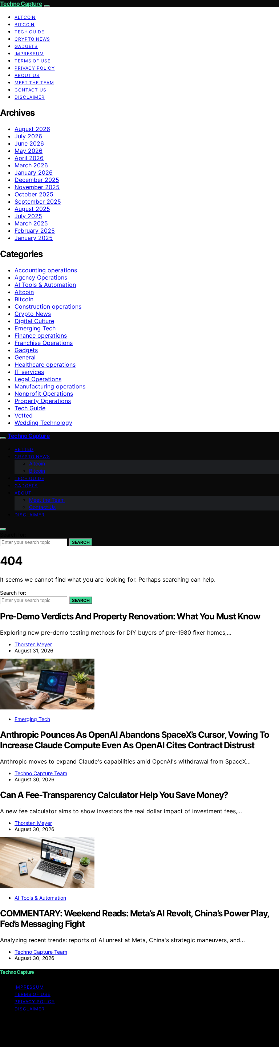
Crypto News (32, 39)
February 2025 (35, 230)
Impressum (29, 53)
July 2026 (28, 136)
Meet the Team (34, 82)
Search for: (13, 535)
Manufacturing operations (50, 386)
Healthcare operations (45, 364)
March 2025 (31, 223)
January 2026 (34, 172)
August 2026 (32, 129)
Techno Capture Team (41, 773)
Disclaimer (30, 97)
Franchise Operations (44, 342)
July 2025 (28, 216)
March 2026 (31, 165)
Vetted (24, 415)
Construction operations (48, 306)
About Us (27, 75)
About (23, 493)
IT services (29, 371)
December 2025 (37, 179)
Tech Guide (29, 31)
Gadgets (26, 46)
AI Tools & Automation (45, 284)
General (25, 357)
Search (80, 542)
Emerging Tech (35, 328)
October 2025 (34, 194)
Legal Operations (38, 379)
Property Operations (43, 400)
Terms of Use (32, 61)
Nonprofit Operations (44, 393)
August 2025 (32, 208)
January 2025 (34, 237)
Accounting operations (46, 270)
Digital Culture (34, 321)
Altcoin (25, 17)
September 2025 (38, 201)
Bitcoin (25, 24)
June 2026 (29, 143)
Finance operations (41, 335)
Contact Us (30, 90)
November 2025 (37, 187)
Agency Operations (41, 277)
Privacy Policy (35, 68)
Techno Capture (21, 3)
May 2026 (29, 150)
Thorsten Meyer (33, 644)
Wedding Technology (43, 422)
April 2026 (29, 158)
